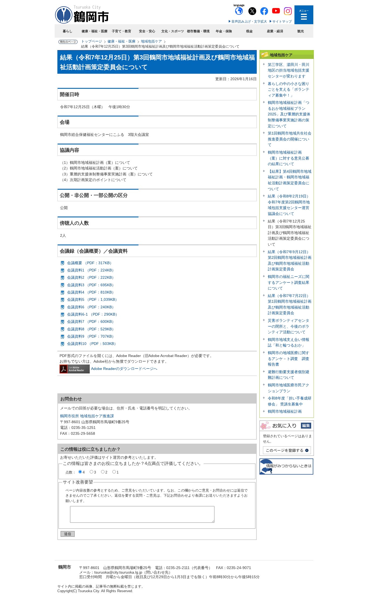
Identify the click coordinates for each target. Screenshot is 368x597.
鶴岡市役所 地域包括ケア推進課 (87, 416)
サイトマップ (282, 21)
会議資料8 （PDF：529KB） (91, 329)
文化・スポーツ (172, 31)
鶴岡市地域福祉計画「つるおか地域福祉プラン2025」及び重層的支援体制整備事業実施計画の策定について (289, 114)
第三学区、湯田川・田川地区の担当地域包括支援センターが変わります (288, 70)
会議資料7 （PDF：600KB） (91, 321)
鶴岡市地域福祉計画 (285, 411)
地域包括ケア (151, 41)
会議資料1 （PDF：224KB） (91, 270)
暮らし (67, 31)
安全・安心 (147, 31)
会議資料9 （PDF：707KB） (91, 336)
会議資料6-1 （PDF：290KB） (93, 314)
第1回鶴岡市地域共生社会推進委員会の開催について (289, 139)
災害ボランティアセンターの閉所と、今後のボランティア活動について (288, 326)
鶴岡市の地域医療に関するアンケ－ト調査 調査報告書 (288, 358)
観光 (300, 31)
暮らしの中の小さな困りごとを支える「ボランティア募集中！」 (288, 89)
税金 (249, 31)
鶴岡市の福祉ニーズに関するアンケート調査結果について (288, 282)
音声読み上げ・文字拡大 (249, 21)
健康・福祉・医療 (94, 31)
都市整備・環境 (198, 31)
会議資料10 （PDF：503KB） (92, 343)
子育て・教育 (121, 31)
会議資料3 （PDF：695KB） (91, 285)
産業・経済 (275, 31)
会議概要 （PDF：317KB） (90, 263)
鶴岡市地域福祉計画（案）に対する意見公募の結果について (288, 158)
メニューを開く (303, 14)
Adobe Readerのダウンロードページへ (124, 368)
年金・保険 (224, 31)
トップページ (91, 41)
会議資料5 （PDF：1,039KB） (93, 299)
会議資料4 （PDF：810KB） (91, 292)
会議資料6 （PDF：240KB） (91, 307)
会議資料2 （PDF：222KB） (91, 277)
